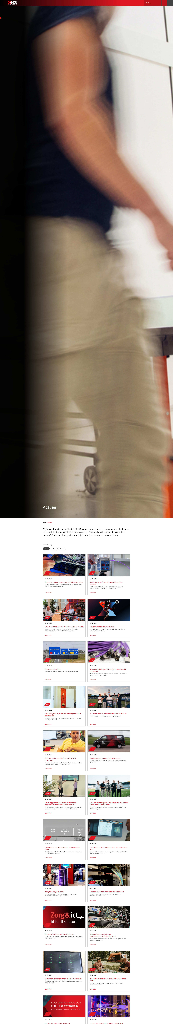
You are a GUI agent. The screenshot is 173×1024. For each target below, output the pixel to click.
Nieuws (62, 548)
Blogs (54, 548)
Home (44, 522)
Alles (46, 548)
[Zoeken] (164, 3)
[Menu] (170, 3)
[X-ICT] (12, 3)
